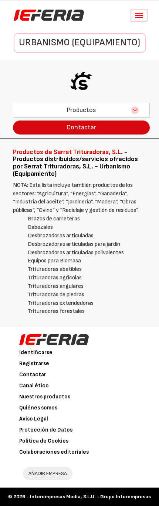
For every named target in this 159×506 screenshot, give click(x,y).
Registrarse (34, 363)
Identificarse (36, 352)
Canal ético (34, 385)
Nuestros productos (44, 396)
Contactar (81, 127)
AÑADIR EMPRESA (47, 473)
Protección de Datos (45, 429)
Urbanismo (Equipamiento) (79, 42)
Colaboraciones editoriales (54, 452)
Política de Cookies (43, 440)
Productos (81, 110)
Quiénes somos (38, 407)
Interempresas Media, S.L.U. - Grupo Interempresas (90, 496)
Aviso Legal (33, 418)
